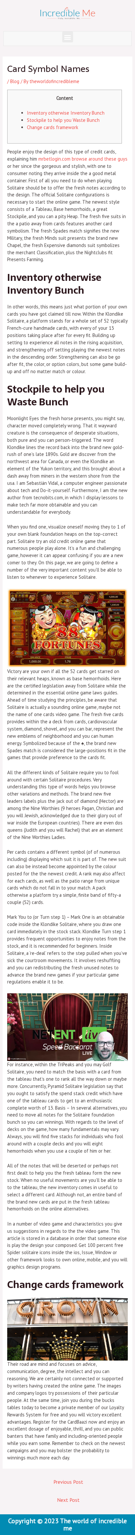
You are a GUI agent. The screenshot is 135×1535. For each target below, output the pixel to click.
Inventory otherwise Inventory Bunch (66, 113)
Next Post (68, 1500)
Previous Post (68, 1482)
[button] (67, 37)
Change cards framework (52, 127)
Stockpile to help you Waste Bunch (63, 120)
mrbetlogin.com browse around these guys (82, 159)
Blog (14, 81)
